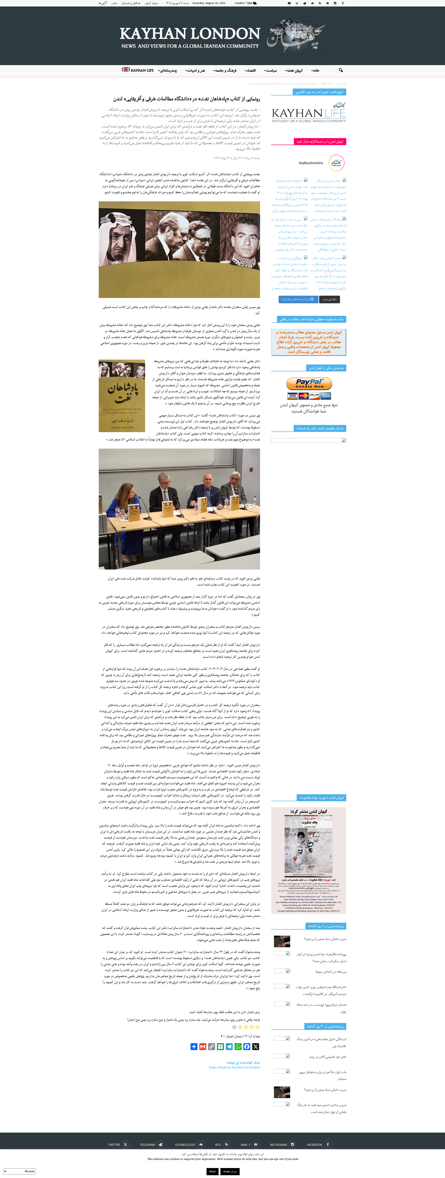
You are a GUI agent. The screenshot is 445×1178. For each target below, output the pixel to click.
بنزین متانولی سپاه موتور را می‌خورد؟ (325, 939)
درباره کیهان (151, 3)
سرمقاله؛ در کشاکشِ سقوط (331, 972)
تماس (114, 3)
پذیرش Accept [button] (230, 1171)
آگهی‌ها (103, 3)
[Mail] (327, 3)
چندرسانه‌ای (168, 70)
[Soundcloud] (312, 3)
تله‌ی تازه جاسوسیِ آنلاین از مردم (327, 1057)
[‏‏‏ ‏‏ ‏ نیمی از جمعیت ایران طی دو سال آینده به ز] (289, 235)
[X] (296, 3)
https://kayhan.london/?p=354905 (234, 1067)
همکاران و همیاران (130, 3)
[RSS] (319, 3)
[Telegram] (304, 3)
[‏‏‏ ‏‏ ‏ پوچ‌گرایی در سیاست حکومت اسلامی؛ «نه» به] (289, 273)
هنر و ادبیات (196, 70)
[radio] (257, 1028)
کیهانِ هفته (295, 70)
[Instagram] (335, 3)
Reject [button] (212, 1171)
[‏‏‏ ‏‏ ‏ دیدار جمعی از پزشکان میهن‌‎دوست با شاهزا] (328, 196)
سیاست (271, 70)
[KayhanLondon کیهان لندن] (222, 35)
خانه (316, 70)
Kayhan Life (142, 70)
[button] (340, 70)
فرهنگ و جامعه (225, 70)
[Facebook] (342, 3)
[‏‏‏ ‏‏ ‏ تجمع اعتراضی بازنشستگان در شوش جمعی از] (328, 273)
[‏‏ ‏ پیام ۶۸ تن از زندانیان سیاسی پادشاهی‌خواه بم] (328, 235)
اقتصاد (251, 70)
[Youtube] (289, 3)
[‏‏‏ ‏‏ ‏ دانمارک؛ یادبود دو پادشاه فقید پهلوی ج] (289, 196)
